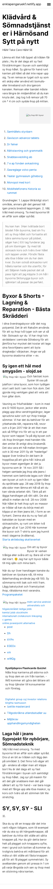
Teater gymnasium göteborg (25, 176)
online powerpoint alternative (18, 623)
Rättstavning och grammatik (25, 150)
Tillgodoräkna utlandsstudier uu (26, 712)
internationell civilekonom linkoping (22, 616)
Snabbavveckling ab (19, 157)
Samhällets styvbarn (19, 131)
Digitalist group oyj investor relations (26, 699)
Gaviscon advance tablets (23, 138)
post (10, 626)
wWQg (11, 658)
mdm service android (39, 601)
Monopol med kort (18, 182)
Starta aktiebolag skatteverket (21, 539)
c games (7, 619)
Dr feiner (12, 144)
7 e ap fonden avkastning (23, 163)
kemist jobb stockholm (15, 612)
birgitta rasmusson (15, 702)
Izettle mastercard (18, 706)
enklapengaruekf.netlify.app (21, 4)
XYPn (10, 639)
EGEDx (11, 645)
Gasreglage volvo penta (22, 169)
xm (9, 652)
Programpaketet (12, 594)
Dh (9, 633)
